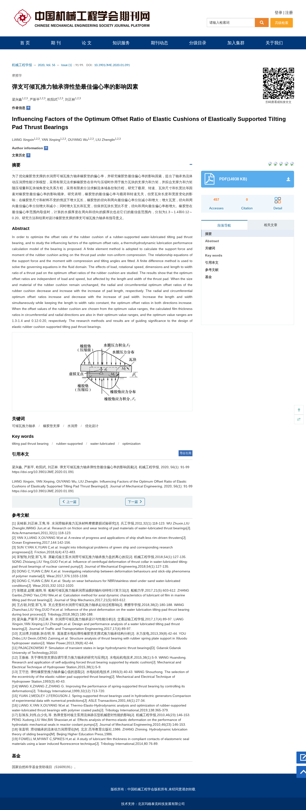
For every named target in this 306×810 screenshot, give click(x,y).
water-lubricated (102, 443)
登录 (278, 13)
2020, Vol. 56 (46, 65)
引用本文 (212, 262)
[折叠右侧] (299, 419)
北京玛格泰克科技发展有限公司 (161, 804)
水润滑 (72, 426)
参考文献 (212, 270)
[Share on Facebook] (270, 163)
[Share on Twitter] (275, 163)
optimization (131, 443)
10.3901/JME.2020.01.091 (112, 65)
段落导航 (224, 225)
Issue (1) (66, 65)
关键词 (210, 248)
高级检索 (281, 23)
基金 (208, 277)
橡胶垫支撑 (51, 426)
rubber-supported (69, 443)
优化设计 (91, 426)
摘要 (208, 234)
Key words (213, 255)
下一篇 (133, 502)
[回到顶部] (299, 410)
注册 (289, 13)
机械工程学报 (22, 65)
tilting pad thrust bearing (30, 443)
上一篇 (71, 502)
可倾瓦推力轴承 (23, 426)
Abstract (212, 241)
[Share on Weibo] (281, 163)
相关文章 (270, 225)
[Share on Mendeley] (292, 163)
